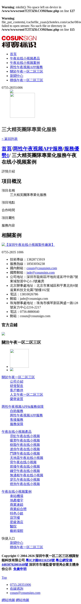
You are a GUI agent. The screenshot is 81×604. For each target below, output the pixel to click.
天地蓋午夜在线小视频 (26, 458)
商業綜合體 (18, 509)
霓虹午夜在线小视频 (25, 436)
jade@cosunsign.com (41, 272)
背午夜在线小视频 (23, 462)
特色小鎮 (16, 513)
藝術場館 (16, 530)
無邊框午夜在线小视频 (26, 475)
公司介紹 (16, 381)
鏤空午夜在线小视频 (25, 471)
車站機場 (16, 496)
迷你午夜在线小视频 (25, 449)
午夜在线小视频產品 (25, 58)
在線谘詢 (16, 588)
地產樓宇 (16, 500)
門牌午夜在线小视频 (25, 453)
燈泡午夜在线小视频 (25, 484)
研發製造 (16, 386)
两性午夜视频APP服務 (26, 67)
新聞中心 (16, 76)
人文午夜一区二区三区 (26, 394)
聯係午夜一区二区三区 (26, 80)
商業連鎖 (16, 504)
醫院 (13, 526)
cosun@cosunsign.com (42, 268)
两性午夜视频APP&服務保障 (23, 406)
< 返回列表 (10, 139)
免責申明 (20, 569)
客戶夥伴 (16, 390)
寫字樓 (15, 517)
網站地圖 (8, 600)
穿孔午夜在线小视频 (25, 479)
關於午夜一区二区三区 (26, 71)
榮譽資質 (16, 399)
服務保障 (16, 424)
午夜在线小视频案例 (25, 62)
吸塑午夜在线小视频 (25, 440)
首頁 (13, 54)
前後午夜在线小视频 (25, 466)
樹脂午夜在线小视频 (25, 444)
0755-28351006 (20, 584)
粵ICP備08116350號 (40, 560)
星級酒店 (16, 522)
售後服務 (16, 419)
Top (4, 577)
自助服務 (16, 411)
